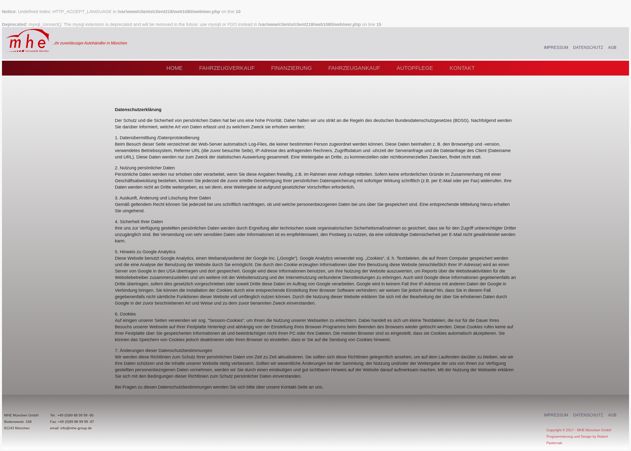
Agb (612, 47)
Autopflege (415, 68)
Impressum (556, 47)
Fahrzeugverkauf (227, 68)
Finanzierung (291, 68)
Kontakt (462, 68)
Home (174, 68)
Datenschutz (588, 47)
